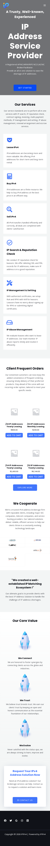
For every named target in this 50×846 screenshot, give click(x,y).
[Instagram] (22, 820)
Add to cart (14, 435)
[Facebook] (5, 820)
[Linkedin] (27, 820)
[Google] (16, 820)
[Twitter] (11, 820)
